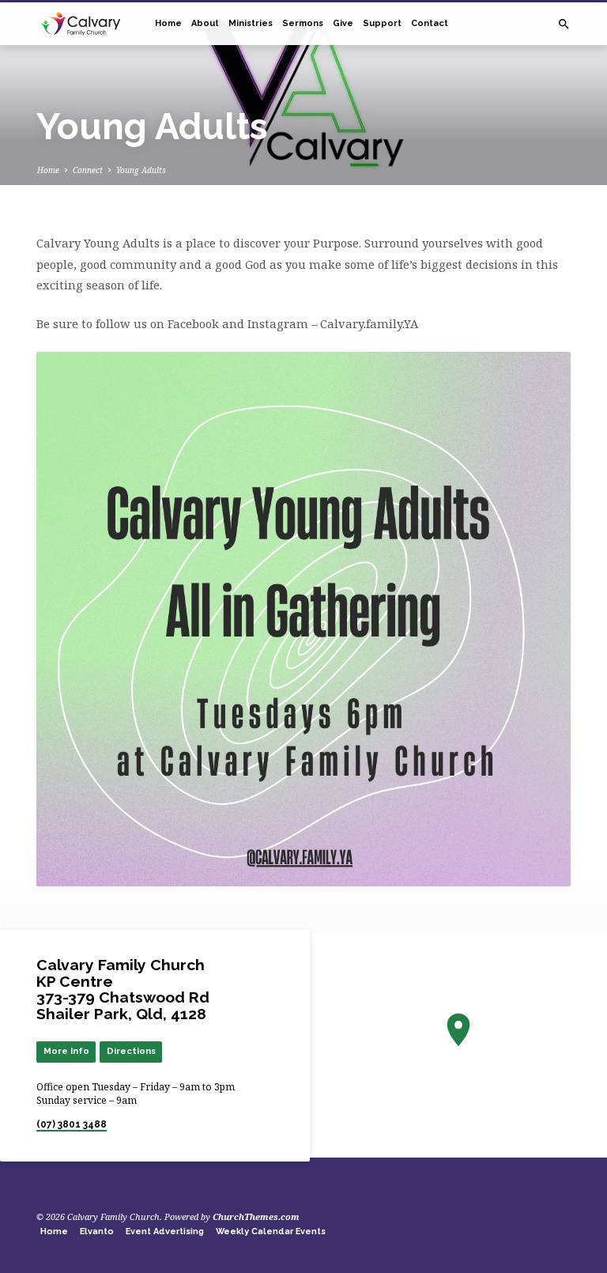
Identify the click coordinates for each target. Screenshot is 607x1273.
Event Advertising (165, 1231)
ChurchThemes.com (256, 1216)
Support (382, 23)
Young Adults (141, 170)
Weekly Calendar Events (271, 1231)
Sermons (302, 23)
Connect (88, 170)
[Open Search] (564, 24)
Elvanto (97, 1231)
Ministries (250, 23)
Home (168, 23)
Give (343, 23)
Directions (131, 1050)
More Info (66, 1050)
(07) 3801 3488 (71, 1124)
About (205, 23)
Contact (429, 23)
